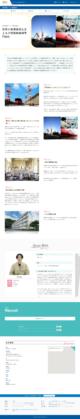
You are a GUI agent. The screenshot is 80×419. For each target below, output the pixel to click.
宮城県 (56, 401)
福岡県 (50, 406)
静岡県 (70, 402)
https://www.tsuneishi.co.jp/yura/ (12, 360)
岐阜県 (67, 402)
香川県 (13, 410)
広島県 (59, 404)
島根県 (53, 404)
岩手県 (53, 401)
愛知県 (73, 402)
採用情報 (67, 11)
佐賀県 (53, 406)
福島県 (64, 401)
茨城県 (13, 409)
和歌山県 (7, 5)
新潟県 (50, 402)
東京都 (28, 402)
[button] (45, 46)
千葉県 (25, 402)
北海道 (13, 401)
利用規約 (26, 395)
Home (4, 5)
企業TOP (14, 11)
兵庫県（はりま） (18, 409)
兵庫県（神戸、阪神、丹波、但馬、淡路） (30, 409)
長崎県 (56, 406)
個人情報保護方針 (33, 395)
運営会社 (40, 395)
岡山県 (56, 404)
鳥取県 (50, 404)
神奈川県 (31, 402)
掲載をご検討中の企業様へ (49, 395)
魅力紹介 (32, 11)
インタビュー (49, 11)
